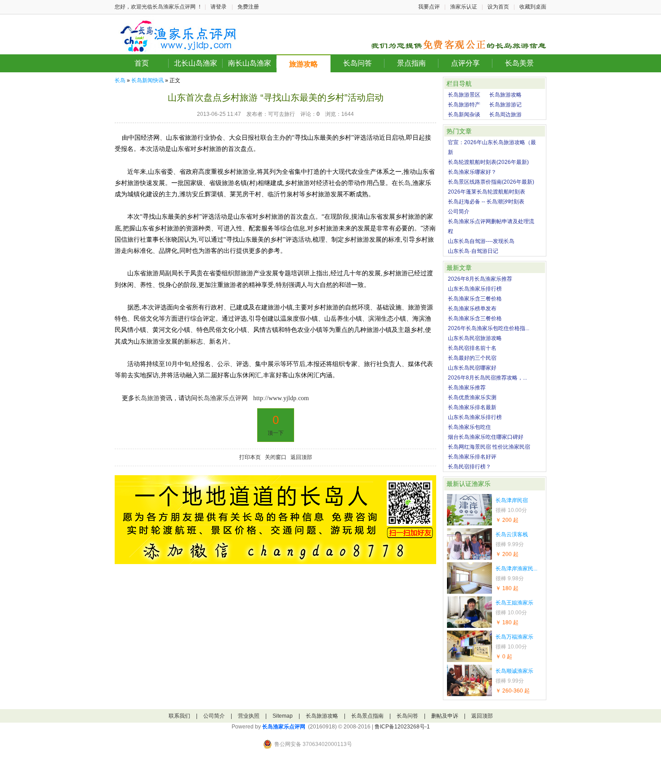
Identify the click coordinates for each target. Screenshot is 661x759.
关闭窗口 (275, 457)
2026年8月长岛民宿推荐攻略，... (487, 378)
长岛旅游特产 (464, 104)
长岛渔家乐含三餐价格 (475, 299)
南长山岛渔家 (249, 63)
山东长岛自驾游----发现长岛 (481, 241)
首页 (141, 63)
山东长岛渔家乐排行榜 (475, 289)
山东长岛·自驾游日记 (473, 251)
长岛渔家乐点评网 (283, 727)
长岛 (120, 80)
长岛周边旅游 (505, 114)
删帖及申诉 (444, 716)
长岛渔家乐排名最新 (472, 407)
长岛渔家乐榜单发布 (472, 308)
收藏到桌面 (532, 7)
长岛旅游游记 (505, 104)
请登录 (218, 7)
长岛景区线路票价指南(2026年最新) (491, 182)
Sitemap (282, 716)
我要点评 (429, 7)
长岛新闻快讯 (147, 80)
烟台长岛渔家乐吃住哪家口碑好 (485, 437)
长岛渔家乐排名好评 (472, 457)
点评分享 (465, 63)
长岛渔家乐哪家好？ (472, 172)
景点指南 (411, 63)
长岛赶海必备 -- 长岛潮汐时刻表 (486, 202)
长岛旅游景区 (464, 95)
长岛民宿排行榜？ (469, 466)
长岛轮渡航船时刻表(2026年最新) (488, 162)
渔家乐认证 (463, 7)
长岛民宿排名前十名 (472, 348)
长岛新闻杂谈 (464, 114)
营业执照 (248, 716)
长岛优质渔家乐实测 (472, 397)
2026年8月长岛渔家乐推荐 (480, 279)
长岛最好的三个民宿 (472, 358)
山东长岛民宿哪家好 (472, 368)
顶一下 (276, 433)
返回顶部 (301, 457)
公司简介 (458, 211)
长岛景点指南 (367, 716)
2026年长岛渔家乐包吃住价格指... (488, 328)
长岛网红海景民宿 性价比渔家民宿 (489, 447)
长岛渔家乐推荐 (467, 387)
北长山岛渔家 (195, 63)
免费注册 (248, 7)
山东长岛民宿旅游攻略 (475, 338)
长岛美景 (519, 63)
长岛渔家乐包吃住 (469, 427)
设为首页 (498, 7)
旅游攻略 (303, 64)
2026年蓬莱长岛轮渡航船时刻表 (486, 192)
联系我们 (179, 716)
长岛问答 (357, 63)
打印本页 (250, 457)
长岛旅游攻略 (505, 95)
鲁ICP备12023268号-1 (402, 727)
